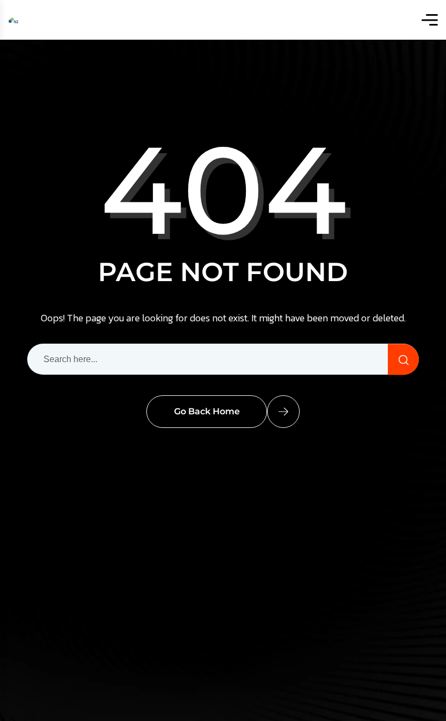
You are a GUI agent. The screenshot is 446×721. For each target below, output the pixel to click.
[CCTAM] (13, 20)
